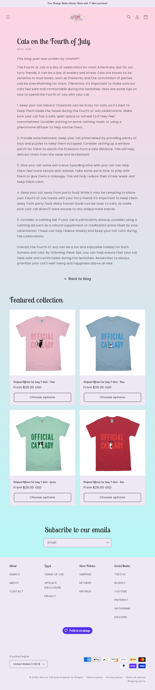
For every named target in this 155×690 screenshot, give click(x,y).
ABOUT (14, 583)
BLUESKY (120, 583)
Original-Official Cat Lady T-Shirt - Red (103, 482)
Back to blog (80, 278)
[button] (8, 17)
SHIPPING (85, 574)
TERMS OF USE (54, 574)
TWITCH (120, 574)
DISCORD (120, 617)
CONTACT (16, 591)
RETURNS (85, 583)
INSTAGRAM (122, 608)
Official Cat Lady (49, 677)
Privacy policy (114, 677)
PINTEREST (121, 600)
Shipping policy (137, 681)
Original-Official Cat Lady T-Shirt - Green (34, 482)
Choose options (42, 397)
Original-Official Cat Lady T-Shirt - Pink (34, 382)
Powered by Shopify (71, 677)
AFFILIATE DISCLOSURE (52, 585)
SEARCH (14, 574)
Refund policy (94, 677)
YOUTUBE (120, 591)
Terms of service (136, 677)
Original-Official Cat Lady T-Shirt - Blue (104, 382)
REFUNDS (85, 591)
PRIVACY (50, 596)
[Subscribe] (107, 542)
